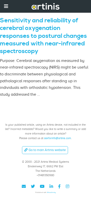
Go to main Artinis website (47, 150)
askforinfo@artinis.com (57, 138)
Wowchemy (51, 192)
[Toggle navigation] (6, 6)
